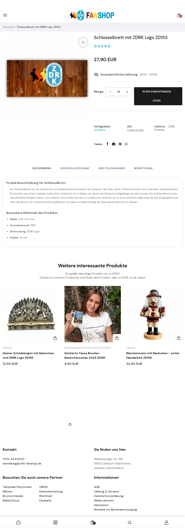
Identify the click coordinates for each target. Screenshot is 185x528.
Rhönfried (45, 496)
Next (87, 78)
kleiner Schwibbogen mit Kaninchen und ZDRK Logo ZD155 (28, 355)
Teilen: (98, 144)
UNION (43, 487)
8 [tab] (93, 424)
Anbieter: (160, 126)
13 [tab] (115, 424)
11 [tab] (106, 424)
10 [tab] (102, 424)
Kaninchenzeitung (51, 491)
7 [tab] (88, 424)
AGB (97, 487)
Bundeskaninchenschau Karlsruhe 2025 (87, 347)
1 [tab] (61, 424)
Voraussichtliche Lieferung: (119, 74)
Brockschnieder (13, 496)
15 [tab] (124, 424)
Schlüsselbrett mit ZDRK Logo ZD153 (130, 37)
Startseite (9, 27)
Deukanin (45, 500)
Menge (98, 92)
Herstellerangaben (111, 168)
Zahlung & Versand (106, 491)
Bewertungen (143, 168)
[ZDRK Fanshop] (91, 15)
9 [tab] (97, 424)
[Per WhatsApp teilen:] (126, 144)
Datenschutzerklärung (108, 496)
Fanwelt (7, 347)
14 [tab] (120, 424)
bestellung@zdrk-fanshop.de (22, 463)
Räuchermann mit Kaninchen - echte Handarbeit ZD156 (152, 355)
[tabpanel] (31, 329)
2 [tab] (65, 424)
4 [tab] (75, 424)
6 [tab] (84, 424)
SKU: (129, 126)
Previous (6, 78)
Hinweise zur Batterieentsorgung (115, 509)
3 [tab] (70, 424)
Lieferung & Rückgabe (74, 168)
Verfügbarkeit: (102, 126)
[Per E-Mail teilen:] (113, 144)
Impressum (101, 505)
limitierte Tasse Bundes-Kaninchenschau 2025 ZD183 (84, 355)
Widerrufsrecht (104, 500)
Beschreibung (42, 168)
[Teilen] (107, 144)
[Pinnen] (120, 144)
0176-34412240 (13, 459)
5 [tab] (79, 424)
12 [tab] (111, 424)
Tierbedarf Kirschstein (17, 487)
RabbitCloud (11, 500)
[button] (102, 46)
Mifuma (7, 491)
